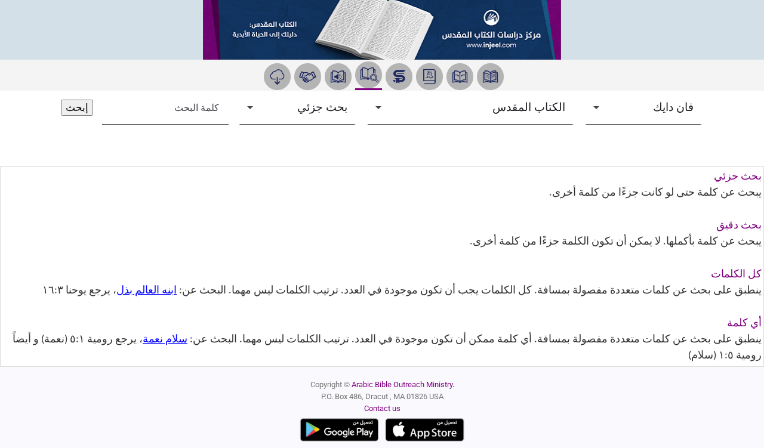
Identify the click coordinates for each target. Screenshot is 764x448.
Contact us (382, 408)
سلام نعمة (165, 339)
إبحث (77, 107)
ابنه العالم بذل (146, 290)
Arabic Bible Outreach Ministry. (403, 384)
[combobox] (643, 107)
